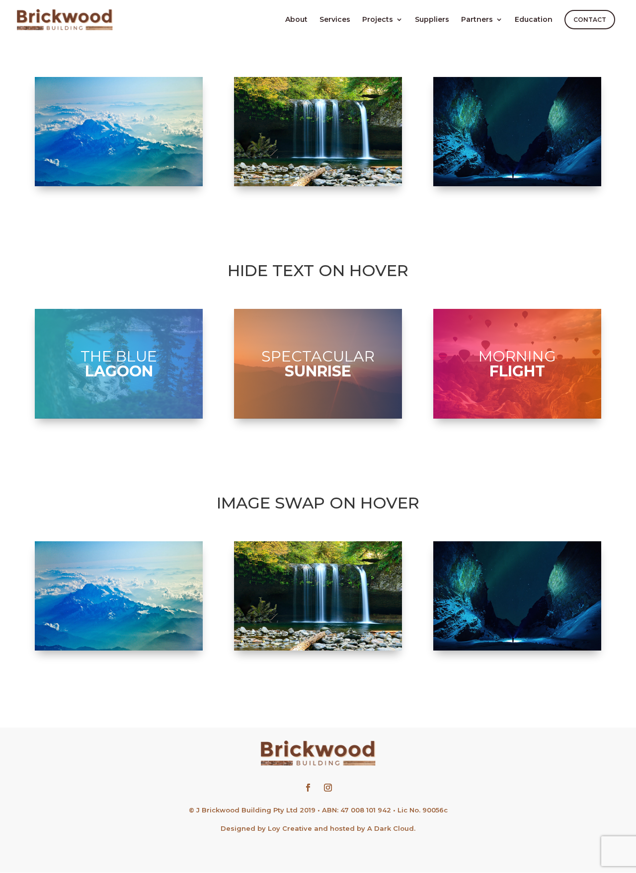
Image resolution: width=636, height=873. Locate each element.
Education (534, 20)
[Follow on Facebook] (308, 788)
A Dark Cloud (390, 828)
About (296, 20)
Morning (517, 363)
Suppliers (432, 20)
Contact (589, 19)
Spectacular (318, 363)
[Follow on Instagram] (328, 788)
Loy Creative (290, 828)
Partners (477, 20)
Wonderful (318, 130)
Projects (377, 20)
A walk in (119, 130)
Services (334, 20)
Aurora (517, 130)
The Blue (118, 363)
